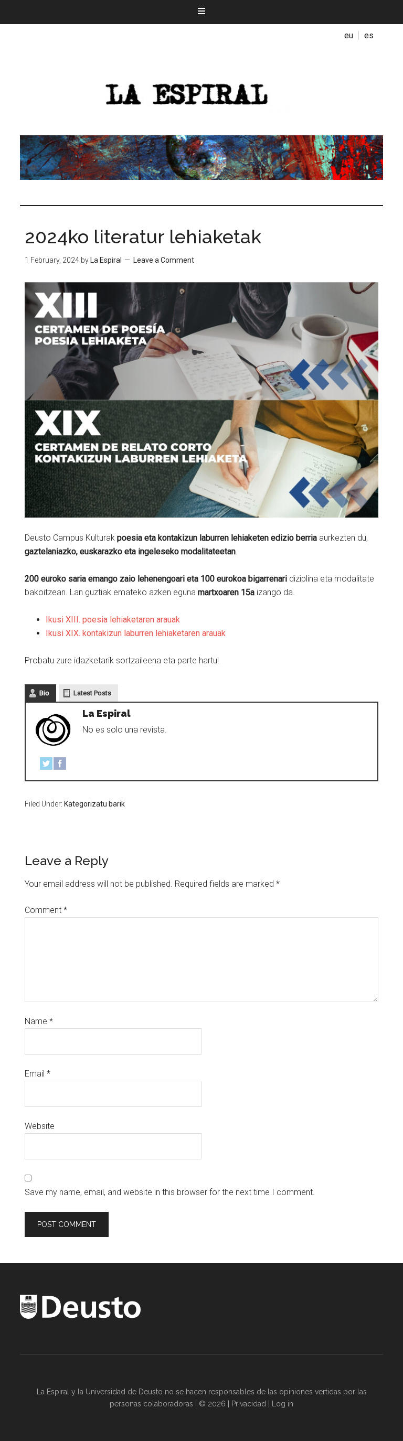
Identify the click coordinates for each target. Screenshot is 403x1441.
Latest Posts (92, 693)
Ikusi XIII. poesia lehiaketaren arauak (113, 620)
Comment (46, 910)
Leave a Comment (163, 260)
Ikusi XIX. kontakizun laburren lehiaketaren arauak (136, 633)
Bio (44, 693)
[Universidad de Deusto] (80, 1316)
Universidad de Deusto (124, 1392)
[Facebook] (60, 765)
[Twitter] (46, 765)
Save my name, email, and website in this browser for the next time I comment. (170, 1192)
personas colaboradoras (151, 1404)
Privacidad (248, 1404)
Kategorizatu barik (94, 804)
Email (37, 1074)
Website (40, 1126)
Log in (282, 1404)
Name (39, 1021)
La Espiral (201, 90)
